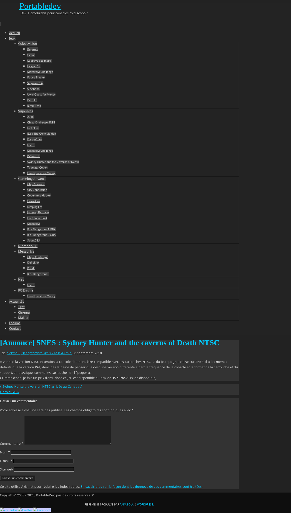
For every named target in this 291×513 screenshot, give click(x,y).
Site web (6, 469)
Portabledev (40, 6)
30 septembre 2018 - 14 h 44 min (46, 353)
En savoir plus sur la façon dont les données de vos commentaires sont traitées (141, 486)
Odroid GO (9, 392)
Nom (5, 452)
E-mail (6, 461)
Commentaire (11, 443)
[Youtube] (9, 510)
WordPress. (145, 504)
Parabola (127, 504)
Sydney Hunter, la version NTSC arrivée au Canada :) (41, 386)
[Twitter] (25, 510)
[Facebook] (42, 510)
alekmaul (13, 353)
